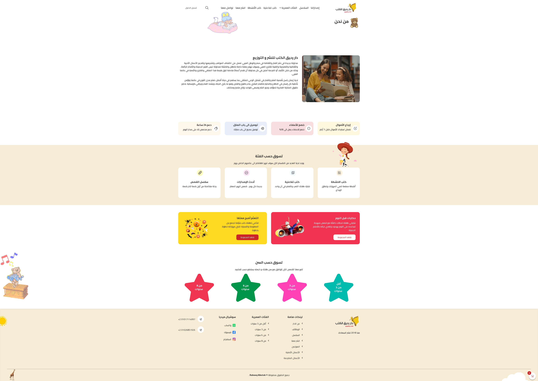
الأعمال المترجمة (292, 358)
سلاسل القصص (199, 182)
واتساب (227, 325)
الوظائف (296, 329)
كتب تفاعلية (270, 7)
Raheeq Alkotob (258, 375)
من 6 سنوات (245, 287)
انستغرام (227, 339)
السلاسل (304, 7)
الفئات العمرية (289, 7)
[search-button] (206, 7)
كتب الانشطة (338, 182)
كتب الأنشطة (254, 7)
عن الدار (296, 323)
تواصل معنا (227, 7)
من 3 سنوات (292, 287)
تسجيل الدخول (191, 8)
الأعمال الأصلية (293, 352)
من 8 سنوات (199, 287)
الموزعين (296, 346)
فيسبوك (227, 332)
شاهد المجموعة (344, 237)
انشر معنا (240, 7)
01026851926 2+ (186, 330)
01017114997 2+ (186, 319)
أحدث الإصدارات (246, 182)
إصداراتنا (315, 7)
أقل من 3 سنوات (338, 287)
